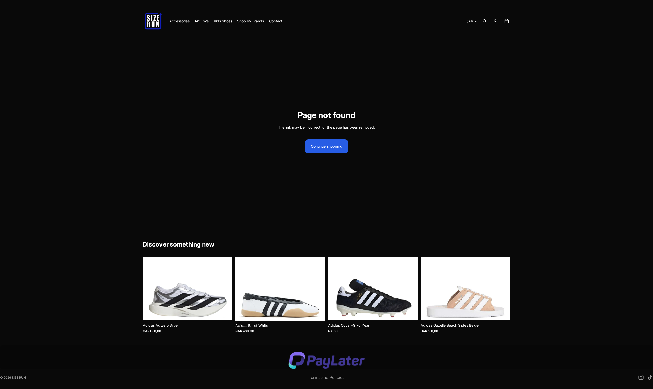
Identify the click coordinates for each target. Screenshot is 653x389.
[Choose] (224, 312)
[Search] (484, 21)
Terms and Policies (326, 377)
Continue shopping (326, 146)
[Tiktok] (650, 377)
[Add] (409, 312)
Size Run (19, 377)
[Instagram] (641, 377)
